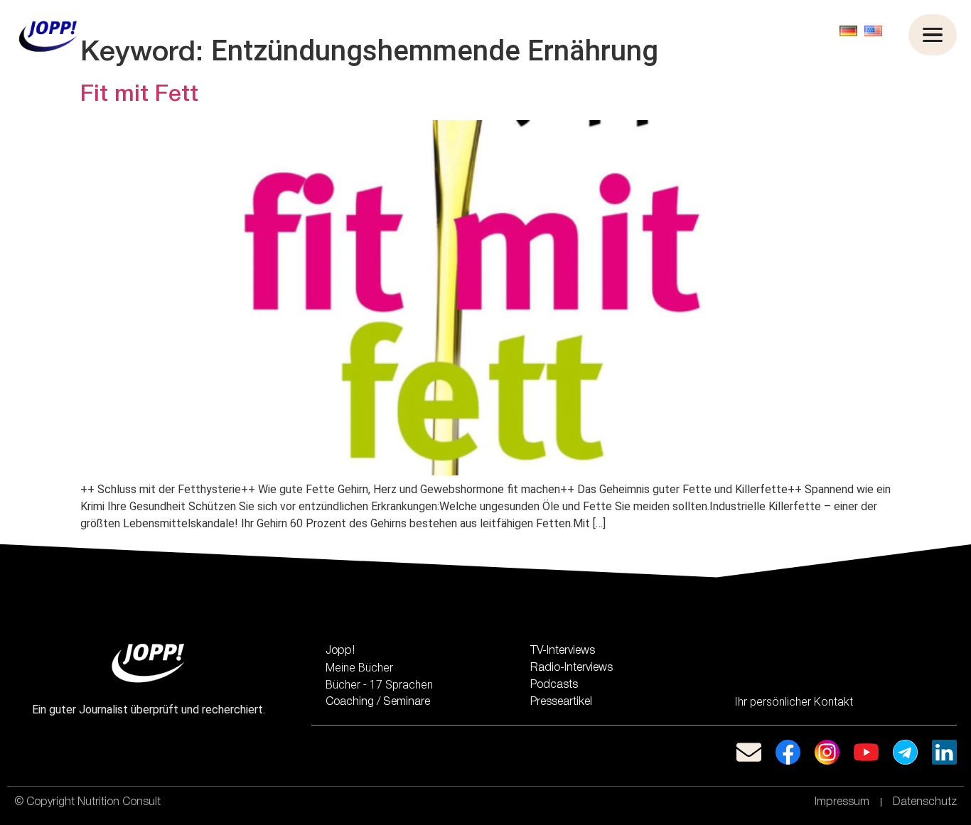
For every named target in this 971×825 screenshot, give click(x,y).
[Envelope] (748, 752)
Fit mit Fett (139, 95)
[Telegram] (905, 752)
